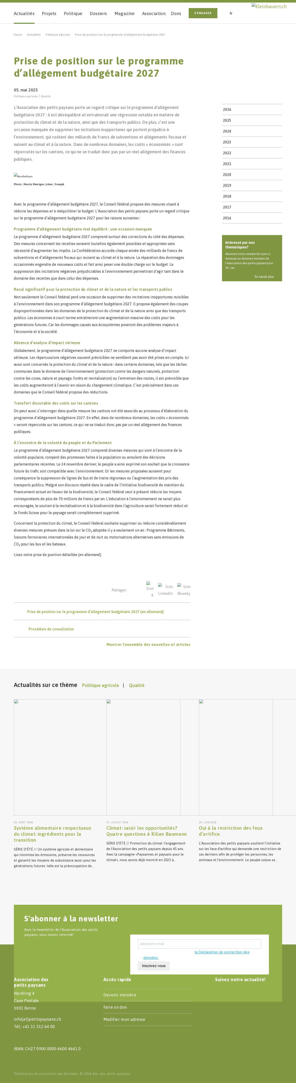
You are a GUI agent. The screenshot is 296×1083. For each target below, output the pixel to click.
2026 (227, 109)
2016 (227, 218)
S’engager (203, 13)
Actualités (34, 34)
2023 (227, 142)
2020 (227, 174)
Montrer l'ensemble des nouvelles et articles (149, 644)
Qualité (46, 96)
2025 (227, 120)
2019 (227, 185)
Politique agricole (58, 34)
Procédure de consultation (51, 629)
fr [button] (231, 13)
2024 (227, 131)
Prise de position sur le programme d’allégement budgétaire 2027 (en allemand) (95, 612)
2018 (227, 196)
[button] (246, 13)
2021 (227, 164)
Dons (176, 13)
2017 (227, 207)
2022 (227, 153)
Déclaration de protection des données (46, 1074)
